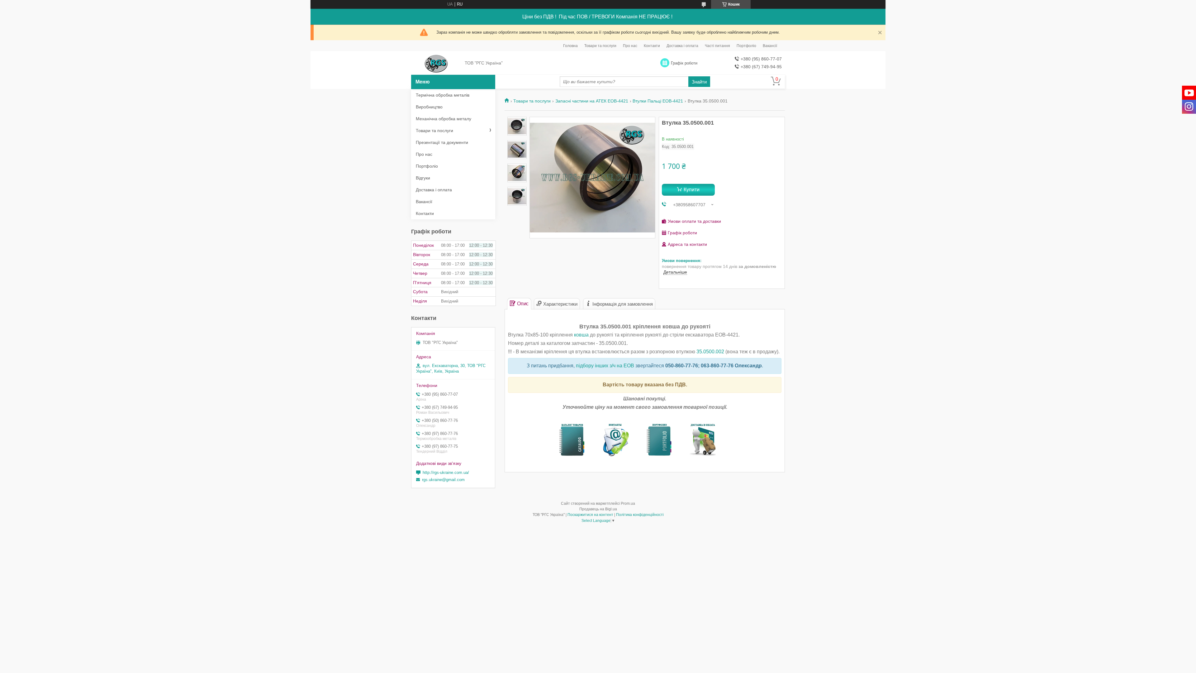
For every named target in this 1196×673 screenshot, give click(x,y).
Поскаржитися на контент (590, 515)
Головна (570, 46)
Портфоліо (746, 46)
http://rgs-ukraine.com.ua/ (446, 472)
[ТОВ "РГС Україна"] (436, 63)
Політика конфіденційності (640, 515)
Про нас (630, 46)
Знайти (699, 81)
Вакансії (770, 46)
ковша (581, 334)
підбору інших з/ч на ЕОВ (605, 365)
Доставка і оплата (682, 46)
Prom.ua (628, 503)
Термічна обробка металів (442, 95)
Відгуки (423, 177)
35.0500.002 (710, 351)
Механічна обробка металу (443, 118)
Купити (692, 189)
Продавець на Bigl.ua (598, 509)
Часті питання (717, 46)
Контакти (652, 46)
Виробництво (429, 106)
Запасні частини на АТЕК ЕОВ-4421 (591, 100)
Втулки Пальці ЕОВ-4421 (658, 100)
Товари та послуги (600, 46)
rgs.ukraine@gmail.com (443, 479)
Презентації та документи (442, 142)
